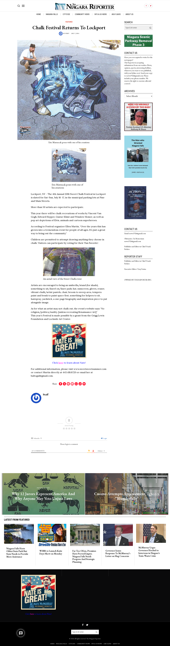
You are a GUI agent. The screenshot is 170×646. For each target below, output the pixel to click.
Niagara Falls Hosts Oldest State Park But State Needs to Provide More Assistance (17, 552)
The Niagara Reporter (93, 638)
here (60, 362)
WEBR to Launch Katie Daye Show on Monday (50, 552)
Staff (67, 33)
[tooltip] (146, 6)
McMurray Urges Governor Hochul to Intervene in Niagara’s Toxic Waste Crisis (149, 551)
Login (105, 438)
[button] (150, 27)
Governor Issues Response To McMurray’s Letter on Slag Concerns (117, 553)
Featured (69, 22)
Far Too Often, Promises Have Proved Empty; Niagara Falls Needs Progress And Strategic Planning (84, 556)
